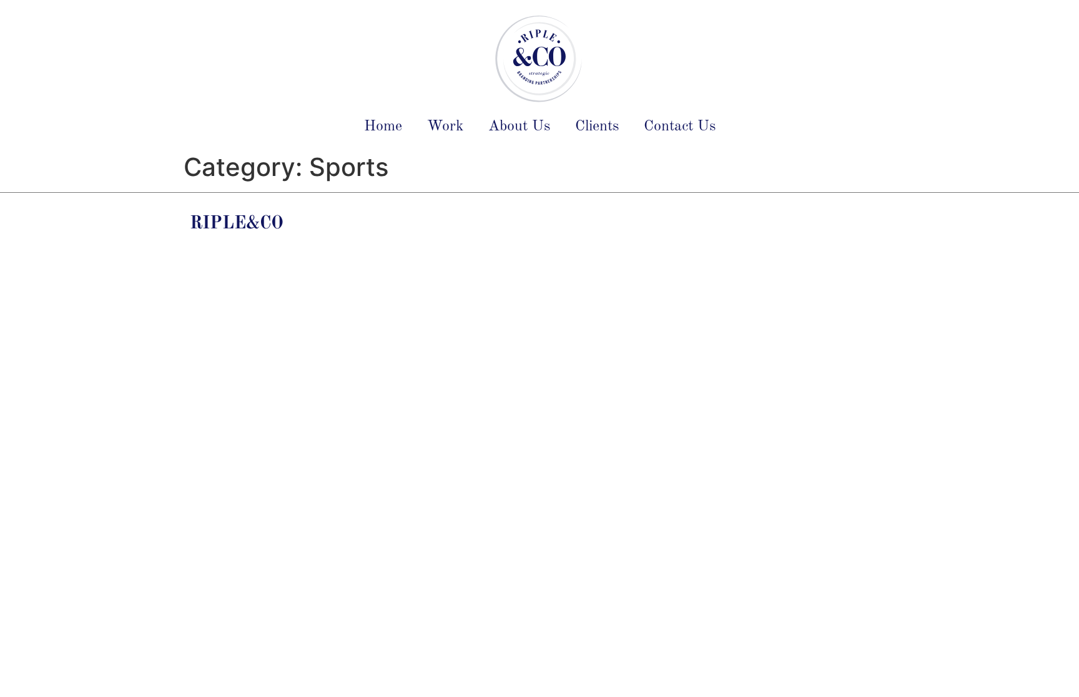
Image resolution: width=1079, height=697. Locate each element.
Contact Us (680, 126)
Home (383, 126)
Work (445, 126)
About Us (519, 126)
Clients (597, 126)
